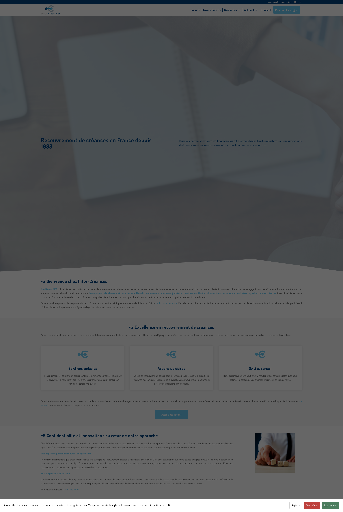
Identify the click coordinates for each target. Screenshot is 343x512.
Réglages (296, 505)
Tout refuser (312, 505)
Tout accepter (330, 505)
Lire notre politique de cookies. (158, 505)
